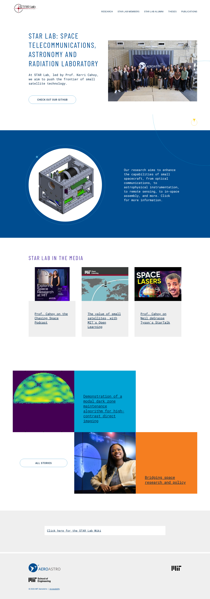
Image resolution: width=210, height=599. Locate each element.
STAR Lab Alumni (154, 11)
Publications (189, 11)
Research (107, 11)
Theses (172, 11)
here (175, 196)
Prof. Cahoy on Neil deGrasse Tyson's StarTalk (155, 318)
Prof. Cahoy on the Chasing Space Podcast (51, 318)
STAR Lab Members (128, 11)
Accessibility (55, 589)
